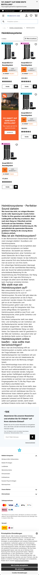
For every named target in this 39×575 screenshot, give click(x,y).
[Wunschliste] (31, 16)
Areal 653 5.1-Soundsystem (7, 64)
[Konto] (26, 15)
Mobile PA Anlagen (7, 463)
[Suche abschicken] (3, 21)
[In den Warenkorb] (16, 86)
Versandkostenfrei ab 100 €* (30, 11)
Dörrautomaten (6, 473)
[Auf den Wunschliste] (17, 44)
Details (7, 86)
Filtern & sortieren (31, 38)
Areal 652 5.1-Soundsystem (26, 114)
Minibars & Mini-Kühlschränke (10, 459)
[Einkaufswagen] (36, 16)
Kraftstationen (6, 477)
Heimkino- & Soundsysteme (16, 27)
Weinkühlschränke (7, 470)
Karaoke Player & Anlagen (9, 481)
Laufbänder (5, 466)
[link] (10, 51)
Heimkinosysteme (30, 27)
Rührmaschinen (6, 484)
